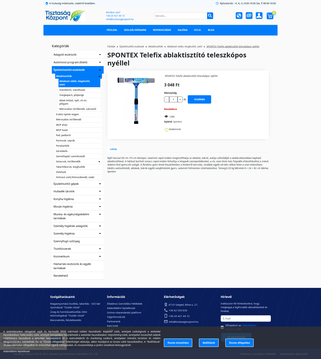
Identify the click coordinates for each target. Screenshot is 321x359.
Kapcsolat (112, 325)
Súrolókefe (62, 151)
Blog (211, 29)
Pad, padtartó (63, 135)
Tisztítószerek (62, 249)
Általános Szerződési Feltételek (124, 303)
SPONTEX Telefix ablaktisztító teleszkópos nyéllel (232, 46)
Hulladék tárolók (64, 191)
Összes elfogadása (239, 342)
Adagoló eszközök (65, 54)
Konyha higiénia (64, 199)
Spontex (177, 121)
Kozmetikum (62, 256)
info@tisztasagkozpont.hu (120, 19)
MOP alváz (61, 124)
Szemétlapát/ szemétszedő (70, 156)
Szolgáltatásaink (135, 29)
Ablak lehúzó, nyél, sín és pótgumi (73, 102)
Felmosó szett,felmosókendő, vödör (75, 177)
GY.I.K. (197, 29)
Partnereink (113, 321)
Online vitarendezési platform (124, 312)
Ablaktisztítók (64, 76)
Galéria (182, 29)
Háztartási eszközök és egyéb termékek (72, 266)
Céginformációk (116, 316)
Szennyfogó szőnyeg (67, 241)
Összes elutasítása (178, 342)
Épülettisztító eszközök (69, 70)
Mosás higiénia (63, 206)
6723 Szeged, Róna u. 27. (183, 304)
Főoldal (112, 29)
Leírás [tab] (113, 149)
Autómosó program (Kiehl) (70, 62)
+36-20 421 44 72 (115, 15)
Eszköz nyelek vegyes (67, 114)
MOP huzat (62, 130)
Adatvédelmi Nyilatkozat (121, 308)
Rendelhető (61, 275)
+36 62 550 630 (178, 310)
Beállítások (209, 342)
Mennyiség (170, 92)
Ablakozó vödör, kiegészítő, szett (74, 82)
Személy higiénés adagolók (71, 226)
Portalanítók (62, 145)
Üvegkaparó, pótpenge (71, 95)
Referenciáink (162, 29)
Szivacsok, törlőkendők (68, 161)
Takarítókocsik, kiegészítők (70, 166)
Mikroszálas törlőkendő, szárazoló (77, 108)
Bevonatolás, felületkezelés (65, 320)
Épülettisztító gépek (66, 184)
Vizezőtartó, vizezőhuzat (72, 89)
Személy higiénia (64, 233)
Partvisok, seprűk (65, 140)
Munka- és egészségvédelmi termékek (71, 216)
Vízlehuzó (61, 172)
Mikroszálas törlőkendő (68, 119)
